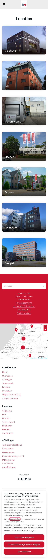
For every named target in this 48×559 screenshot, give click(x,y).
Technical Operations (12, 445)
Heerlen (5, 429)
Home (5, 372)
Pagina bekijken (24, 313)
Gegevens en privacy (11, 394)
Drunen (5, 418)
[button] (23, 338)
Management (8, 459)
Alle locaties (7, 433)
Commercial (7, 463)
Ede (4, 414)
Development (8, 452)
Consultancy (7, 448)
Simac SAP (7, 390)
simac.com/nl (24, 475)
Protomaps (33, 358)
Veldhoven (7, 411)
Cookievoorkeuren (24, 551)
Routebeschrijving (24, 302)
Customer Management (13, 456)
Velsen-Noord (8, 422)
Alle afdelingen (9, 467)
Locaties (6, 387)
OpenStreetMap (42, 358)
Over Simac (7, 376)
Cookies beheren (10, 398)
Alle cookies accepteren (24, 537)
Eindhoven (7, 425)
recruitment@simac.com (24, 306)
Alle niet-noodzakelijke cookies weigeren (24, 544)
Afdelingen (7, 379)
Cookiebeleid (15, 519)
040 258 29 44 (24, 309)
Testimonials (8, 383)
